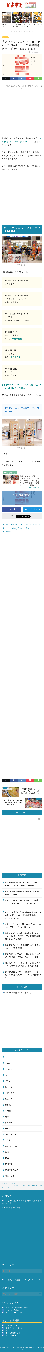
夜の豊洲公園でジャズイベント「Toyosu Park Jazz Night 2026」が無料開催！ (21, 884)
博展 (14, 528)
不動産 (8, 1111)
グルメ (8, 1081)
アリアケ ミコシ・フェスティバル (31, 524)
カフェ (8, 1075)
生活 (7, 1152)
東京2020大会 (11, 1146)
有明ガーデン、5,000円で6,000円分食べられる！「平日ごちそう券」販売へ (23, 925)
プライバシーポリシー (15, 1328)
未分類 (8, 1140)
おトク (8, 1057)
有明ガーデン (7, 531)
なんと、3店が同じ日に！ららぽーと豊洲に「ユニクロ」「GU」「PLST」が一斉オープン (23, 903)
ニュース (9, 1099)
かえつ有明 (15, 524)
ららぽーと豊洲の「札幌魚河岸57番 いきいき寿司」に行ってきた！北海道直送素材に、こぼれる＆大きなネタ (23, 915)
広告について (11, 1330)
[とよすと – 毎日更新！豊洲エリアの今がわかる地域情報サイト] (22, 8)
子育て (8, 1128)
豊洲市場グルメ (11, 1170)
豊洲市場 (9, 1164)
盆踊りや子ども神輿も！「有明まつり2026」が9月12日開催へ (23, 893)
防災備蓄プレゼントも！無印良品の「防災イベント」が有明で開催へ (22, 946)
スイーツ (9, 1087)
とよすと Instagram (14, 1312)
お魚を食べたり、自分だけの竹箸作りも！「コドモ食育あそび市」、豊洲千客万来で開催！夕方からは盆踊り (22, 936)
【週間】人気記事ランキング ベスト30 (23, 1280)
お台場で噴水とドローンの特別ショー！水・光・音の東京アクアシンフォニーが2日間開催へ (23, 975)
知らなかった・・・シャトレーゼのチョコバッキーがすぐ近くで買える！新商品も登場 (22, 964)
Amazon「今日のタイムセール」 (18, 993)
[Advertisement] (22, 111)
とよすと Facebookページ (17, 1308)
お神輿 (6, 524)
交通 (7, 1117)
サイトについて (12, 1325)
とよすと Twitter (13, 1310)
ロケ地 (8, 1105)
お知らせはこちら (18, 1208)
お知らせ (9, 1063)
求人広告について (13, 1333)
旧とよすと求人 (11, 1134)
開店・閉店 (9, 1176)
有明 (28, 528)
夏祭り (21, 528)
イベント (5, 37)
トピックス (9, 1093)
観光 (7, 1158)
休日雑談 (9, 1123)
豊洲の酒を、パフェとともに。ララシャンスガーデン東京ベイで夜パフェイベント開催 (22, 955)
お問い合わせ (11, 1335)
